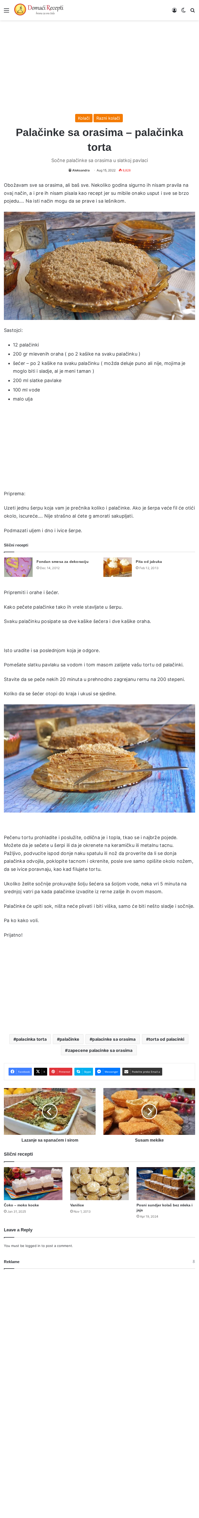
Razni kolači (108, 118)
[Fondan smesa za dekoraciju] (18, 567)
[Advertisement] (99, 64)
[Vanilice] (99, 1183)
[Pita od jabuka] (117, 567)
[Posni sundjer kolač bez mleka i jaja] (166, 1183)
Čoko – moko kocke (21, 1205)
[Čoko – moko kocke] (33, 1183)
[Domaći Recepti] (38, 10)
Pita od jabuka (149, 561)
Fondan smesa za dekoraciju (63, 561)
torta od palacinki (166, 1039)
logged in (32, 1246)
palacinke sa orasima (114, 1039)
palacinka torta (31, 1039)
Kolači (84, 118)
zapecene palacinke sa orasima (100, 1050)
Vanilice (77, 1205)
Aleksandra (81, 170)
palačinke (69, 1039)
